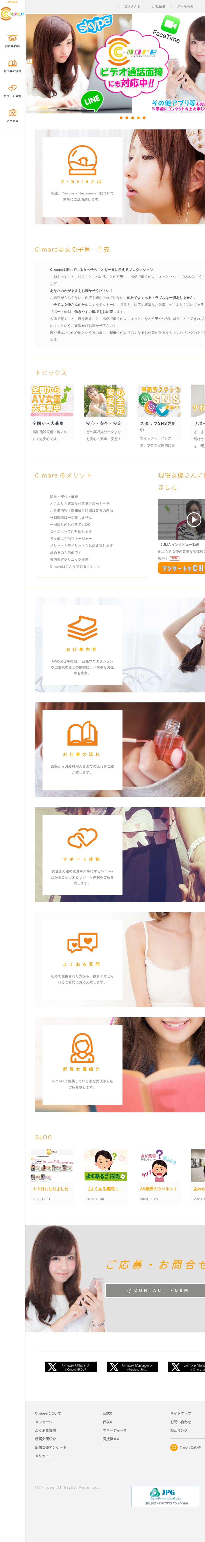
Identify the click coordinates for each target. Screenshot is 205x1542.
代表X (107, 1422)
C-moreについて (48, 1413)
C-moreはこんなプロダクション (75, 566)
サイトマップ (180, 1413)
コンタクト (132, 6)
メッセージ (43, 1422)
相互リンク (179, 1430)
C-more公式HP (190, 1447)
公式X (107, 1413)
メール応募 (185, 6)
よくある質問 (45, 1430)
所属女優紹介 (45, 1439)
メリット (42, 1456)
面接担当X (111, 1439)
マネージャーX (114, 1430)
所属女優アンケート (50, 1447)
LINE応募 (159, 6)
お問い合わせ (180, 1422)
